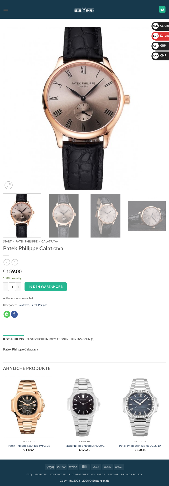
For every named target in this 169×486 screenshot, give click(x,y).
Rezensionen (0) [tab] (82, 339)
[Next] (157, 108)
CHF (159, 55)
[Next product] (7, 262)
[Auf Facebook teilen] (14, 314)
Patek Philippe (26, 241)
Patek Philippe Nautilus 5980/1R (29, 445)
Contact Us (58, 474)
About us (41, 474)
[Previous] (11, 108)
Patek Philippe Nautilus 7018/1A (140, 445)
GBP (159, 45)
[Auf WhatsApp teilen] (7, 314)
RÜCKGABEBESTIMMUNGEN (87, 474)
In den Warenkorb (46, 286)
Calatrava (49, 241)
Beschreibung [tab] (13, 339)
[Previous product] (15, 262)
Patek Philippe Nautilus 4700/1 (84, 445)
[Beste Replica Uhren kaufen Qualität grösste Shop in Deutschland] (84, 9)
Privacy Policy (132, 474)
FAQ (29, 474)
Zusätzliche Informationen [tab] (47, 339)
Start (7, 241)
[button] (5, 9)
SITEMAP (113, 474)
